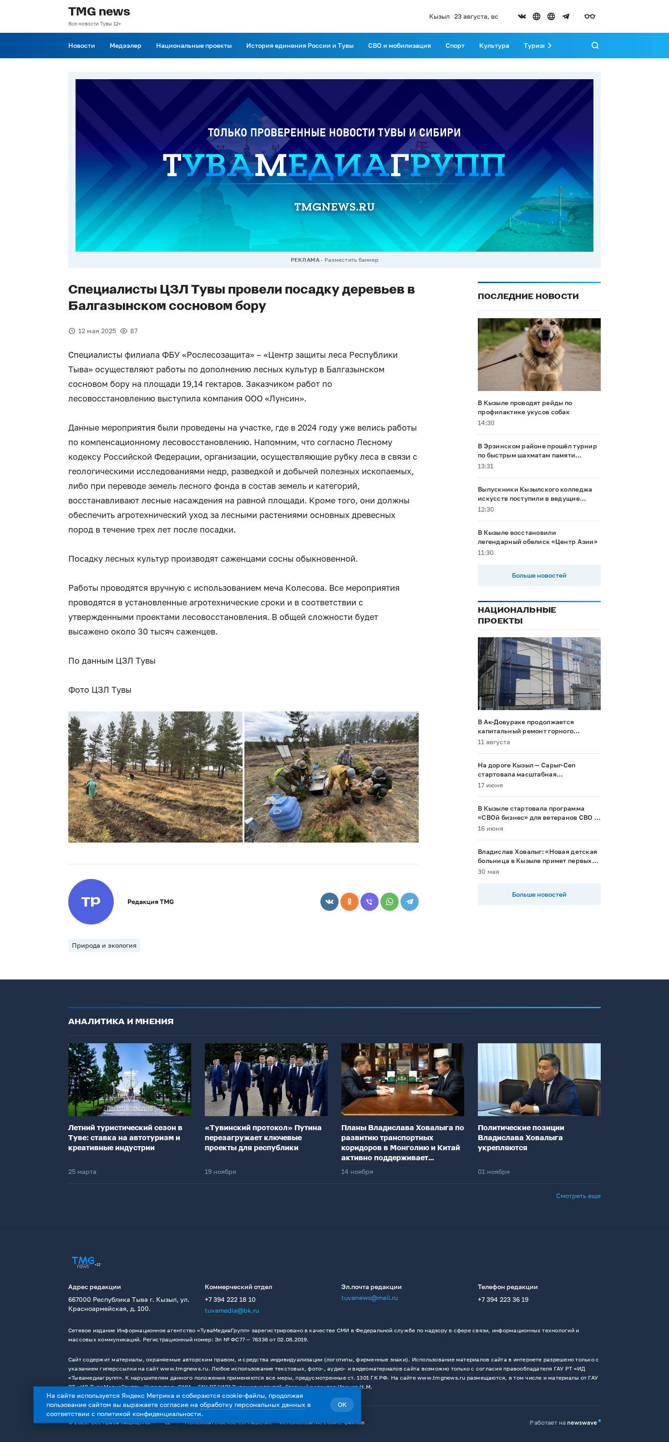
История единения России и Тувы (300, 45)
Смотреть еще (578, 1195)
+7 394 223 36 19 (503, 1299)
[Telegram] (409, 902)
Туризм (535, 45)
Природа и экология (104, 945)
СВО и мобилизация (399, 45)
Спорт (455, 45)
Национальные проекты (194, 45)
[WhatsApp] (389, 902)
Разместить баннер (351, 259)
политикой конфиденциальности (149, 1413)
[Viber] (369, 902)
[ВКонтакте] (329, 902)
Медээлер (126, 45)
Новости (81, 45)
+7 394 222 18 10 (230, 1299)
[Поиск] (595, 45)
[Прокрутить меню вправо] (549, 45)
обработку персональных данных (252, 1404)
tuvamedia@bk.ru (232, 1310)
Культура (494, 45)
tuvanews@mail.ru (369, 1297)
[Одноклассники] (349, 902)
